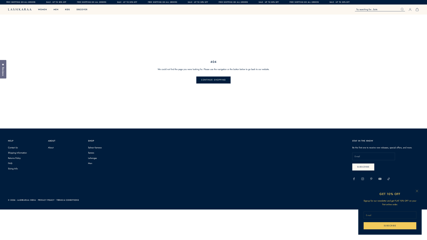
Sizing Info (13, 168)
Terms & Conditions (68, 200)
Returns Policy (14, 158)
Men (56, 9)
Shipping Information (17, 152)
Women (42, 9)
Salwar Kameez (95, 147)
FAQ (10, 163)
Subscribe (390, 225)
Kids (67, 9)
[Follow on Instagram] (362, 178)
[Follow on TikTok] (388, 178)
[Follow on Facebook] (354, 178)
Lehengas (92, 158)
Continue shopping (213, 79)
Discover (82, 9)
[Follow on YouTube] (380, 178)
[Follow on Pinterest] (371, 178)
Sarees (91, 152)
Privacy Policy (46, 200)
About (51, 147)
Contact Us (13, 147)
